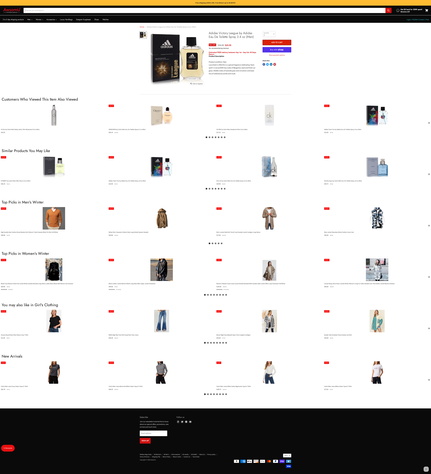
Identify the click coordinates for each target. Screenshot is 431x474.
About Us (202, 454)
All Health (194, 454)
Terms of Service (145, 457)
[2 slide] (209, 137)
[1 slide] (206, 137)
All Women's (157, 454)
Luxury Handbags (66, 19)
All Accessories (175, 454)
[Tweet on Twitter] (267, 64)
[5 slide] (218, 137)
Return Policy (166, 457)
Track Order (195, 457)
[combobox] (204, 10)
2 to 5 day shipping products (13, 19)
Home (142, 27)
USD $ (286, 455)
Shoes (96, 19)
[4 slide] (215, 137)
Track (427, 19)
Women (39, 19)
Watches (105, 19)
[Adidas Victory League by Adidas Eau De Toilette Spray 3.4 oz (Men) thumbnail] (143, 35)
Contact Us (187, 457)
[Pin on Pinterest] (274, 64)
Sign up (145, 440)
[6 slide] (221, 137)
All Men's (166, 454)
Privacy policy (211, 454)
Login (409, 19)
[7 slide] (224, 137)
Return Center (177, 457)
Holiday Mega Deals (146, 454)
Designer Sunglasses (83, 19)
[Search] (388, 10)
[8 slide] (226, 295)
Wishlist (415, 19)
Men (29, 19)
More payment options (277, 55)
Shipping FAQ (156, 457)
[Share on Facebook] (264, 64)
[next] (429, 123)
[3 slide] (212, 137)
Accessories (50, 19)
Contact (421, 19)
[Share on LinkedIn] (271, 64)
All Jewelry (185, 454)
